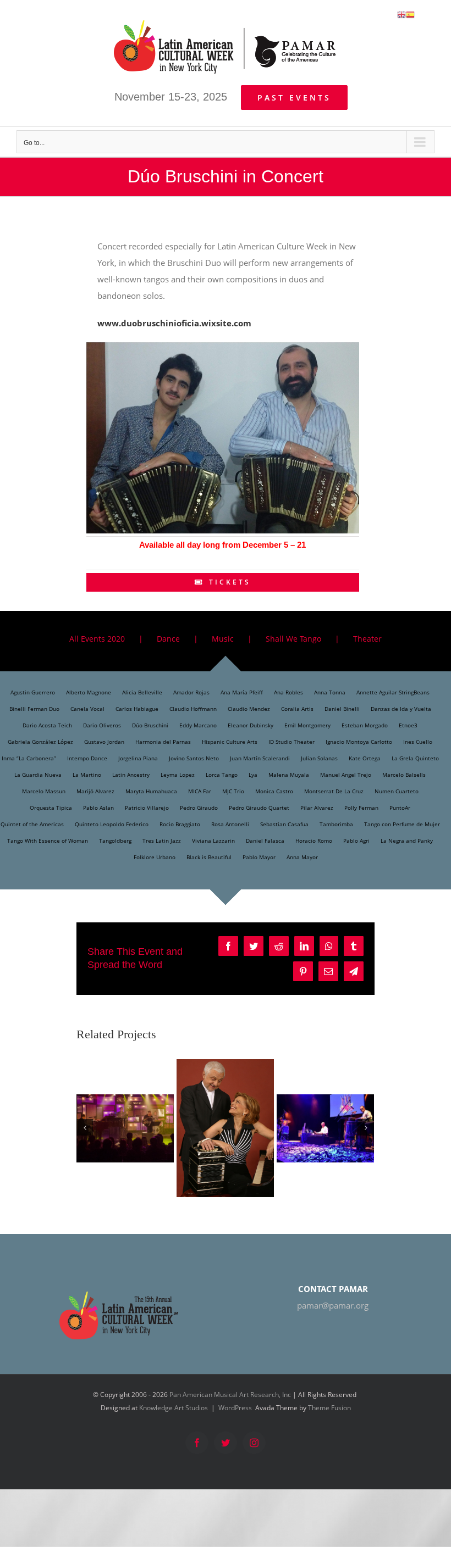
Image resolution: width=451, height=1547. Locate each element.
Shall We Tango (293, 638)
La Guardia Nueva (38, 774)
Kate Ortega (365, 758)
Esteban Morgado (365, 725)
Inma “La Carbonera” (29, 758)
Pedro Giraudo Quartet (259, 807)
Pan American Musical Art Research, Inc (230, 1394)
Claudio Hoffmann (193, 709)
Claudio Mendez (249, 709)
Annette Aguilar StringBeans (393, 692)
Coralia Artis (297, 709)
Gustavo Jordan (104, 741)
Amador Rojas (191, 692)
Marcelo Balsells (404, 774)
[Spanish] (410, 13)
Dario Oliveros (102, 725)
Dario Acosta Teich (47, 725)
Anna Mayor (302, 857)
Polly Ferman (361, 807)
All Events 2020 (97, 638)
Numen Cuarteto (397, 791)
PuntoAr (399, 807)
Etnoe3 (408, 725)
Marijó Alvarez (95, 791)
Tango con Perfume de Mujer (402, 824)
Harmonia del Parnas (163, 741)
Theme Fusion (329, 1407)
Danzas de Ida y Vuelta (401, 709)
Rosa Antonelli (230, 824)
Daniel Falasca (265, 840)
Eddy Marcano (198, 725)
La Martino (87, 774)
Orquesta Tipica (51, 807)
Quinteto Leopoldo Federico (111, 824)
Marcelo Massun (43, 791)
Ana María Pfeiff (242, 692)
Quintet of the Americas (32, 824)
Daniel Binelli (342, 709)
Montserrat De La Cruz (334, 791)
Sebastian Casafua (284, 824)
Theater (367, 638)
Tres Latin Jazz (161, 840)
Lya (253, 774)
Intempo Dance (87, 758)
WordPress (235, 1407)
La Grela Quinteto (415, 758)
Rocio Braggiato (180, 824)
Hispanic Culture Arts (229, 741)
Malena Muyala (288, 774)
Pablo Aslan (98, 807)
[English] (401, 13)
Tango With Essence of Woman (47, 840)
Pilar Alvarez (316, 807)
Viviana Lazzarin (213, 840)
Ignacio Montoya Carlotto (359, 741)
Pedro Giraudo (199, 807)
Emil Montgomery (307, 725)
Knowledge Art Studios (173, 1407)
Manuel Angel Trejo (345, 774)
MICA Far (199, 791)
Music (223, 638)
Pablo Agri (356, 840)
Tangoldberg (115, 840)
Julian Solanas (319, 758)
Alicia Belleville (142, 692)
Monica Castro (274, 791)
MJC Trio (233, 791)
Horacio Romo (313, 840)
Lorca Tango (222, 774)
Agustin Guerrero (32, 692)
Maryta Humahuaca (151, 791)
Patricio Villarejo (147, 807)
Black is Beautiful (209, 857)
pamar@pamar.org (333, 1305)
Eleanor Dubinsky (250, 725)
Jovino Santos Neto (194, 758)
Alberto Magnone (88, 692)
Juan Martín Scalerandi (260, 758)
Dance (168, 638)
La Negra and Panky (407, 840)
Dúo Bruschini (150, 725)
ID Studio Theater (291, 741)
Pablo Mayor (259, 857)
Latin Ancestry (131, 774)
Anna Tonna (329, 692)
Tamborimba (336, 824)
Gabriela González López (40, 741)
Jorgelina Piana (138, 758)
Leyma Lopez (178, 774)
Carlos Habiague (137, 709)
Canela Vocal (87, 709)
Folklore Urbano (154, 857)
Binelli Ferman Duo (34, 709)
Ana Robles (288, 692)
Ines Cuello (417, 741)
